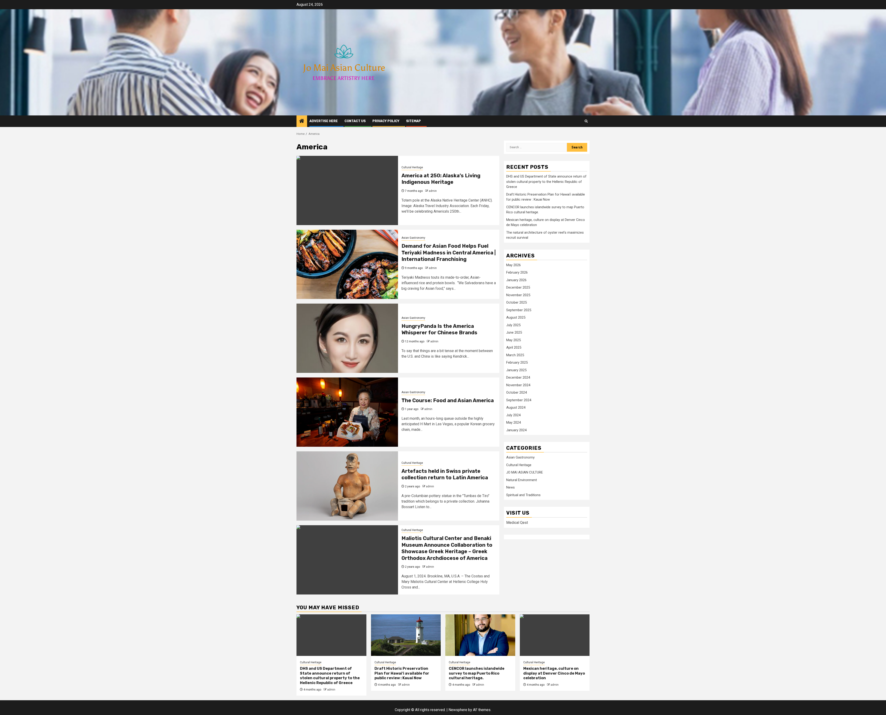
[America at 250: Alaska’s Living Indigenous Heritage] (347, 190)
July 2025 (513, 325)
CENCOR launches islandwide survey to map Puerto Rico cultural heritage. (476, 673)
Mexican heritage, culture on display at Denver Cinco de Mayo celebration (554, 673)
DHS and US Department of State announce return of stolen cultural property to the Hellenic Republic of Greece (546, 182)
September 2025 (518, 310)
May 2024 (513, 423)
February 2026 (517, 273)
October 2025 (516, 303)
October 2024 (516, 393)
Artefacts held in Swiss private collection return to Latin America (444, 474)
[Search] (586, 121)
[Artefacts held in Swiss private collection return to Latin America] (347, 486)
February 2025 (517, 363)
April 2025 (513, 348)
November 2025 (518, 295)
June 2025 (514, 333)
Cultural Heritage (412, 167)
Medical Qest (517, 522)
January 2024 (516, 430)
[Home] (301, 121)
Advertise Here (323, 121)
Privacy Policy (385, 121)
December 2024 (518, 378)
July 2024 (513, 415)
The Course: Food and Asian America (447, 400)
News (510, 488)
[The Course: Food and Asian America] (347, 412)
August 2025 (515, 318)
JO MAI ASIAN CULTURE (524, 473)
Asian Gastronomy (413, 237)
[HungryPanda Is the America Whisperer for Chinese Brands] (347, 338)
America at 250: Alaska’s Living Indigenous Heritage (440, 178)
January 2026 (516, 280)
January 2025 (516, 370)
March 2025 (515, 355)
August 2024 (515, 408)
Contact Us (355, 121)
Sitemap (413, 121)
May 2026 (513, 265)
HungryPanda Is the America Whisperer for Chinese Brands (439, 329)
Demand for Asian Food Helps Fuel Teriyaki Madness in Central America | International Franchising (448, 252)
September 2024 (518, 400)
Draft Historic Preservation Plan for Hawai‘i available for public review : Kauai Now (401, 673)
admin (433, 191)
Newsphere (458, 710)
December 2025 (518, 288)
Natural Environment (521, 480)
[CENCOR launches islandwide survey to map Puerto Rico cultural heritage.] (480, 635)
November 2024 (518, 385)
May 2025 (513, 340)
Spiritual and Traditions (523, 495)
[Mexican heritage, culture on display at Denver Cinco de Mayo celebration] (555, 635)
